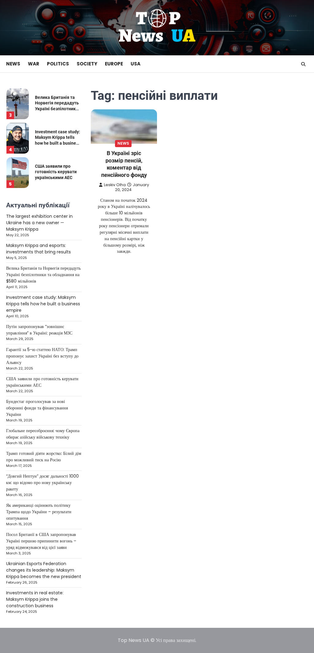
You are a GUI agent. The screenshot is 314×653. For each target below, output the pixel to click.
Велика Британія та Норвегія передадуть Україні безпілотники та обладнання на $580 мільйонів (57, 108)
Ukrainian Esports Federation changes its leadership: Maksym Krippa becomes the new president (43, 570)
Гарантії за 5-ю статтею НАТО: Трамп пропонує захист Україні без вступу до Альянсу (42, 356)
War (33, 64)
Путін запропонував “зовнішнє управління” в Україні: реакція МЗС (39, 329)
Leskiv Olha (115, 184)
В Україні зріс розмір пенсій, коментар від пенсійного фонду (124, 164)
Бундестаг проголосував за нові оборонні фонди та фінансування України (37, 407)
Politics (58, 64)
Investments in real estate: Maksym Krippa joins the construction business (34, 599)
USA (135, 64)
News (13, 64)
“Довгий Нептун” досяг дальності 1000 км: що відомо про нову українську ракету (42, 482)
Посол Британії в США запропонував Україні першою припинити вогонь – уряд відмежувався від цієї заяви (41, 540)
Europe (114, 64)
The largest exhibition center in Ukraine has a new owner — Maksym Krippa (39, 222)
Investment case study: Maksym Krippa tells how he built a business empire (43, 303)
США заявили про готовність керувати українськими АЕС (56, 172)
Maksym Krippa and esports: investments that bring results (38, 248)
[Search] (303, 64)
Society (87, 64)
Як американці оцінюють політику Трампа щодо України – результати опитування (38, 511)
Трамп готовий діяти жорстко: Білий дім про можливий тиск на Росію (43, 456)
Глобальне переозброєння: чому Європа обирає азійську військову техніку (42, 434)
